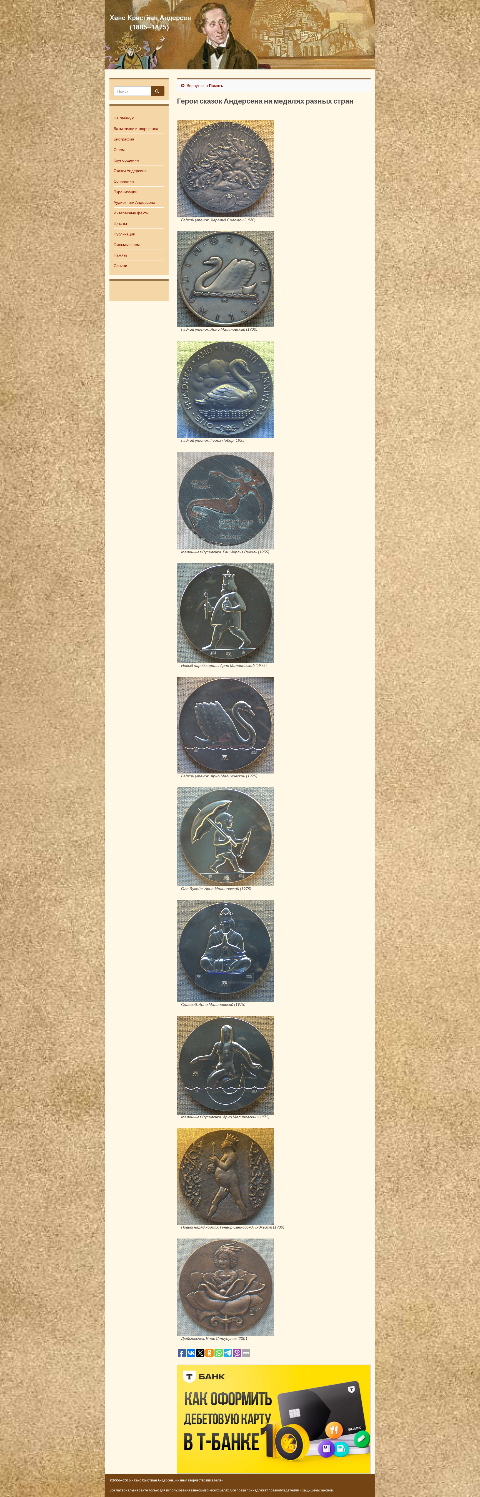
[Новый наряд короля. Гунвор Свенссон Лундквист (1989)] (225, 1176)
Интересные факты (131, 212)
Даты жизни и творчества (136, 128)
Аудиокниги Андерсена (134, 202)
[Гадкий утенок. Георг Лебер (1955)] (225, 388)
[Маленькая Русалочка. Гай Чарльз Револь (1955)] (225, 499)
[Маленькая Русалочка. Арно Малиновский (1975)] (225, 1064)
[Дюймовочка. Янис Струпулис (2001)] (225, 1286)
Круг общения (126, 160)
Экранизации (126, 191)
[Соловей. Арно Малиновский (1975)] (225, 950)
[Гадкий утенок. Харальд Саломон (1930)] (225, 167)
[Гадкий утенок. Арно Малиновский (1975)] (225, 724)
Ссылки (120, 265)
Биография (124, 139)
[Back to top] (467, 1484)
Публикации (124, 234)
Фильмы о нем (127, 244)
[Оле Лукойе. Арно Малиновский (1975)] (225, 835)
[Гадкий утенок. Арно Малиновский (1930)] (225, 278)
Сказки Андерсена (130, 170)
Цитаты (120, 223)
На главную (124, 117)
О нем (119, 149)
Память (120, 255)
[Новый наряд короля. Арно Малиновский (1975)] (225, 612)
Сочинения (124, 181)
